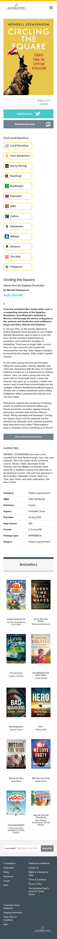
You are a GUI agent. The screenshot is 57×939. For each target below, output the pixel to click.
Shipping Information (12, 912)
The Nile (15, 256)
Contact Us (33, 868)
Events (6, 881)
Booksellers (8, 868)
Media (6, 872)
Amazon (15, 246)
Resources (8, 876)
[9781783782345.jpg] (28, 57)
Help (5, 924)
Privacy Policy (35, 884)
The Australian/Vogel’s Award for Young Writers (38, 891)
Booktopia (16, 186)
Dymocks (16, 196)
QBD (13, 206)
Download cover (25, 124)
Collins (14, 216)
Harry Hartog (18, 165)
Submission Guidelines (39, 863)
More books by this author (28, 436)
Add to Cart (24, 114)
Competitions (9, 863)
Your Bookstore (20, 155)
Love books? (10, 848)
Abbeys (14, 236)
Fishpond (16, 266)
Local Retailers (19, 145)
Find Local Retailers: (16, 138)
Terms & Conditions (37, 879)
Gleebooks (16, 226)
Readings (16, 176)
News (6, 885)
